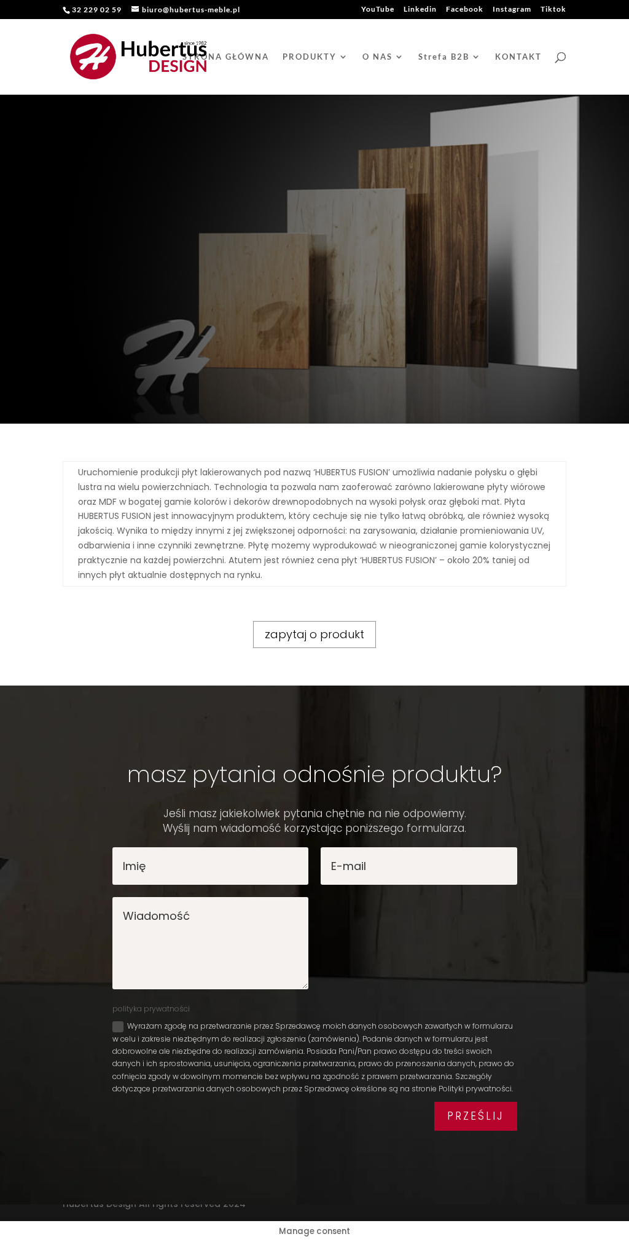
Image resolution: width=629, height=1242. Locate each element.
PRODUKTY (310, 56)
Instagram (512, 10)
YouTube (377, 10)
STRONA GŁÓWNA (225, 56)
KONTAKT (518, 56)
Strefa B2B (443, 56)
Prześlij (475, 1116)
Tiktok (553, 10)
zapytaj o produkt (314, 634)
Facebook (464, 10)
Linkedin (420, 10)
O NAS (377, 56)
